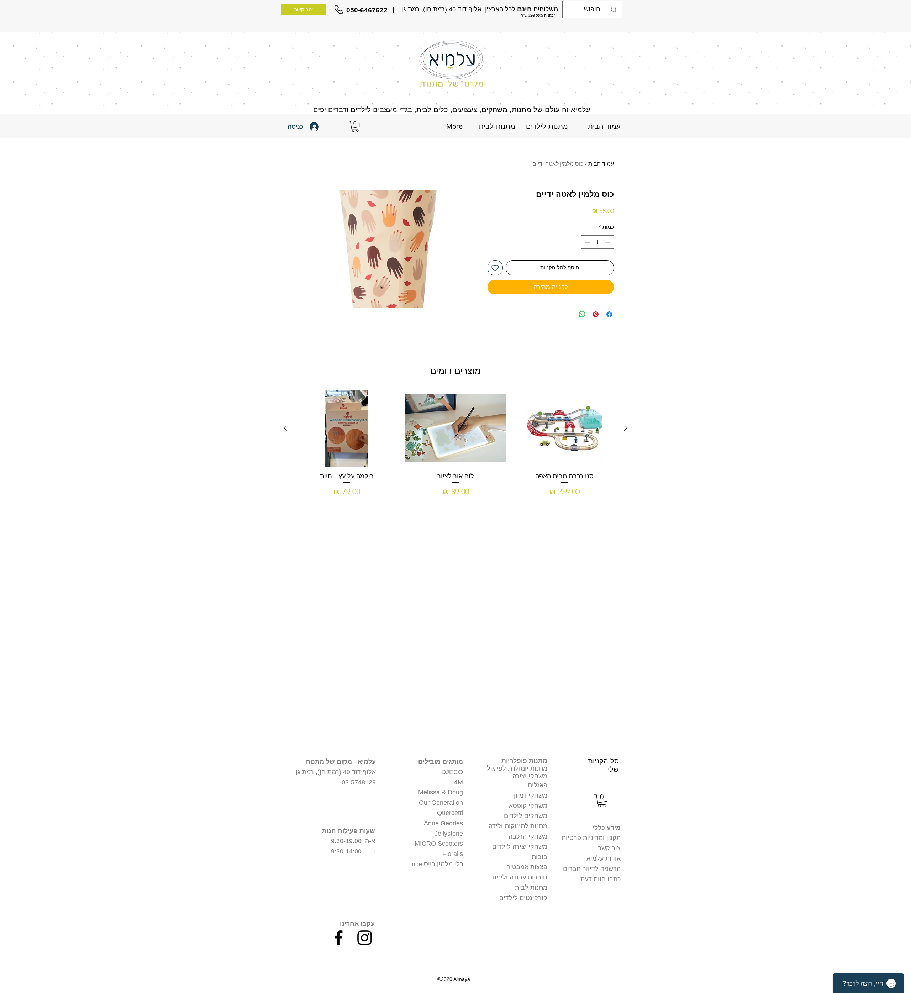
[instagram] (364, 937)
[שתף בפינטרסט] (595, 314)
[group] (455, 452)
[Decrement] (608, 242)
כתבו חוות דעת (600, 879)
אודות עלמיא (603, 858)
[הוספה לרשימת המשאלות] (495, 267)
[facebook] (338, 937)
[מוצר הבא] (285, 428)
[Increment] (587, 242)
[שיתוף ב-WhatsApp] (582, 314)
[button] (355, 126)
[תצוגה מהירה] (564, 428)
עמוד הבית (601, 164)
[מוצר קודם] (625, 428)
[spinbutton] (598, 242)
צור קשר (609, 848)
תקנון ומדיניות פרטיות (591, 837)
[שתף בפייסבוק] (609, 314)
